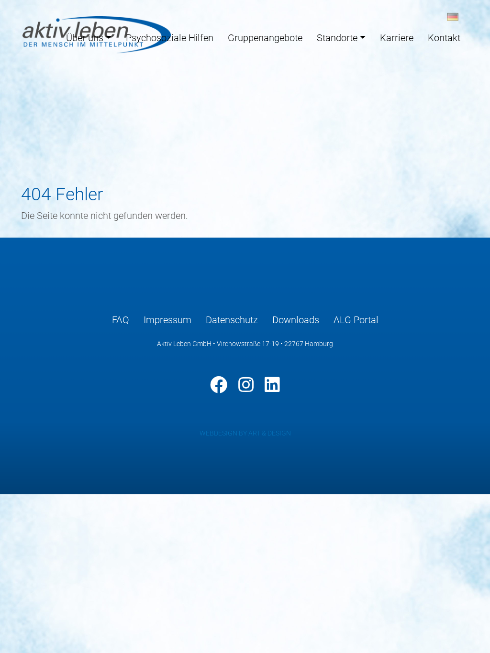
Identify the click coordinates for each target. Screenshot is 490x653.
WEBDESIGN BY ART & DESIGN (245, 433)
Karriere (396, 38)
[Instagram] (246, 384)
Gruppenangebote (265, 38)
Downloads (295, 320)
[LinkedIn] (272, 384)
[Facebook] (218, 384)
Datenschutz (232, 320)
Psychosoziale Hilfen (169, 38)
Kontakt (444, 38)
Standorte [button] (337, 38)
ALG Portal (356, 320)
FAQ (120, 320)
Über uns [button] (84, 38)
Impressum (167, 320)
